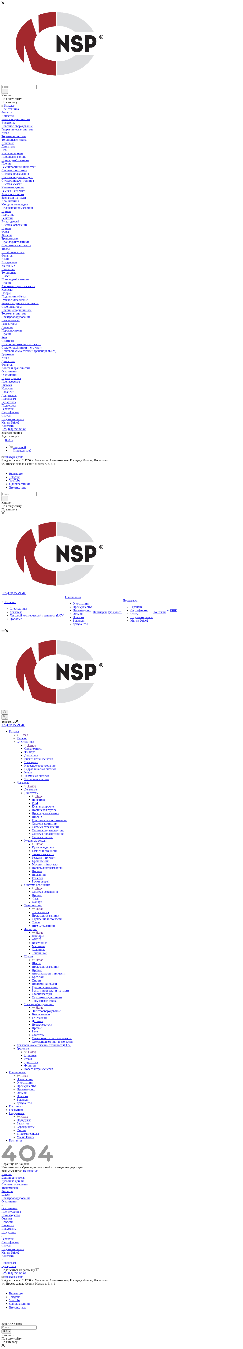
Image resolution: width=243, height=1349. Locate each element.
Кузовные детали (43, 847)
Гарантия (7, 1239)
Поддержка (24, 1120)
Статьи (6, 1245)
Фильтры (38, 936)
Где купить (9, 1266)
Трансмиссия (40, 912)
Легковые (30, 789)
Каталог (22, 738)
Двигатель (38, 799)
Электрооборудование (46, 1011)
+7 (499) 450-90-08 (14, 429)
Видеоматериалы (13, 1249)
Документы (9, 1228)
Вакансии (8, 1225)
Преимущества (11, 1211)
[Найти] (5, 91)
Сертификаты (10, 1242)
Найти (6, 1331)
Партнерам (9, 1262)
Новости (7, 1221)
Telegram (14, 477)
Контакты (8, 1256)
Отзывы (7, 1218)
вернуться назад (12, 1170)
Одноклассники (19, 483)
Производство (11, 1215)
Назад (24, 735)
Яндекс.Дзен (17, 487)
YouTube (14, 480)
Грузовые (30, 1055)
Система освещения (45, 891)
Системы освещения (15, 1184)
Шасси (36, 963)
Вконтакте (16, 473)
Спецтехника (33, 748)
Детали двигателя (13, 1177)
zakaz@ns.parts (13, 457)
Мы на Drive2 (10, 1252)
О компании (25, 1079)
